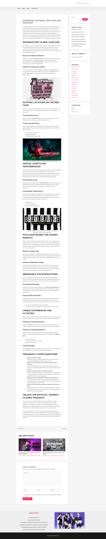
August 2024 (74, 84)
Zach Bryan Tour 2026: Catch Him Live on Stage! (34, 529)
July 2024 (74, 86)
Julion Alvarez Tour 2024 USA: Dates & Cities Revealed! (29, 453)
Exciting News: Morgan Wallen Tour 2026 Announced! (33, 527)
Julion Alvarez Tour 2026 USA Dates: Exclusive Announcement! (34, 525)
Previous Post (20, 428)
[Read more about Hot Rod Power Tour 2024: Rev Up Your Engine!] (54, 444)
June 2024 (74, 88)
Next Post (65, 428)
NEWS (23, 8)
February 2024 (75, 95)
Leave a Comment (22, 455)
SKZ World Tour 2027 (76, 29)
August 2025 (74, 71)
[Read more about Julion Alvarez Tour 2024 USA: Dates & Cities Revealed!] (30, 444)
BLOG (28, 8)
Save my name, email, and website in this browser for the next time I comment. (42, 494)
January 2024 (74, 97)
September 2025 (75, 69)
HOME (18, 8)
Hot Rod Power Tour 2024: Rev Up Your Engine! (53, 453)
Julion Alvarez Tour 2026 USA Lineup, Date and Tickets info (33, 522)
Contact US (86, 3)
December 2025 (75, 66)
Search (73, 17)
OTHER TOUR (34, 8)
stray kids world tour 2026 (78, 32)
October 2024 (75, 80)
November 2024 (75, 77)
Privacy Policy (78, 3)
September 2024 (75, 82)
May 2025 (74, 75)
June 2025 (74, 73)
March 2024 (74, 93)
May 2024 (74, 91)
